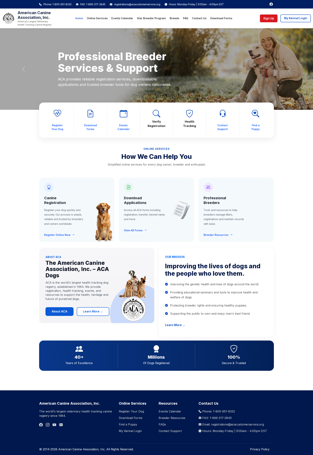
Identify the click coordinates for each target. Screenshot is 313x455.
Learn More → (93, 311)
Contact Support (222, 127)
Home (79, 18)
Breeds (174, 18)
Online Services (97, 18)
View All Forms (133, 230)
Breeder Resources (216, 234)
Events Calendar (122, 18)
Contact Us (199, 18)
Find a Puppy (256, 127)
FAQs (162, 424)
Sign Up (268, 18)
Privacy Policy (260, 449)
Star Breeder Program (151, 18)
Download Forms (221, 18)
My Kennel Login (295, 18)
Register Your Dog (57, 127)
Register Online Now (57, 234)
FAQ (185, 18)
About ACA (59, 311)
